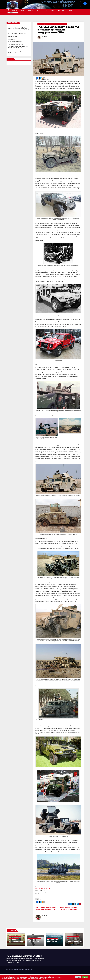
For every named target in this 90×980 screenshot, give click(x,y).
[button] (83, 11)
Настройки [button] (78, 977)
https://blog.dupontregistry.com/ (42, 888)
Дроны (49, 938)
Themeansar (29, 969)
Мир (46, 10)
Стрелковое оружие (36, 938)
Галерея (70, 10)
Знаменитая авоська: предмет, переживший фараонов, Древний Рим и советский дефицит (18, 46)
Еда (52, 10)
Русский (11, 12)
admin (45, 36)
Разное (13, 938)
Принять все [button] (85, 977)
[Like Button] (37, 899)
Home (74, 970)
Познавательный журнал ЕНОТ (24, 956)
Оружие (39, 10)
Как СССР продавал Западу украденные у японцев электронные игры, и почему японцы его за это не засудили (18, 28)
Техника (30, 10)
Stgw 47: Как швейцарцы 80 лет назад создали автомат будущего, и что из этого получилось (18, 35)
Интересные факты (13, 936)
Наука (22, 10)
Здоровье (61, 10)
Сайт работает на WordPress (12, 969)
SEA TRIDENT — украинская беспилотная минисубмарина (54, 942)
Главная (14, 10)
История (19, 936)
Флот (56, 938)
